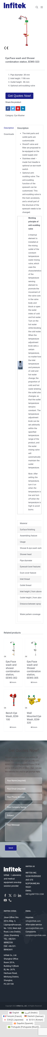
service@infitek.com (34, 928)
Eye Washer (19, 115)
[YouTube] (5, 900)
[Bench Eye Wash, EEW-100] (13, 700)
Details (14, 682)
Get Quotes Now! (19, 95)
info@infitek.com (33, 921)
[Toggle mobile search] (37, 7)
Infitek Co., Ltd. (21, 1006)
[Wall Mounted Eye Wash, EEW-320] (34, 700)
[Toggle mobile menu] (42, 7)
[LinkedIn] (19, 895)
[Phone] (10, 900)
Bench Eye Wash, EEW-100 (12, 716)
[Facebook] (5, 895)
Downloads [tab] (9, 134)
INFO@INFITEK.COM (35, 894)
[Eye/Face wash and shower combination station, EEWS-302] (13, 648)
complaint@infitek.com (36, 935)
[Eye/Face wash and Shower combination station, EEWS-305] (34, 648)
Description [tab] (9, 128)
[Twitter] (10, 895)
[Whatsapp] (15, 895)
